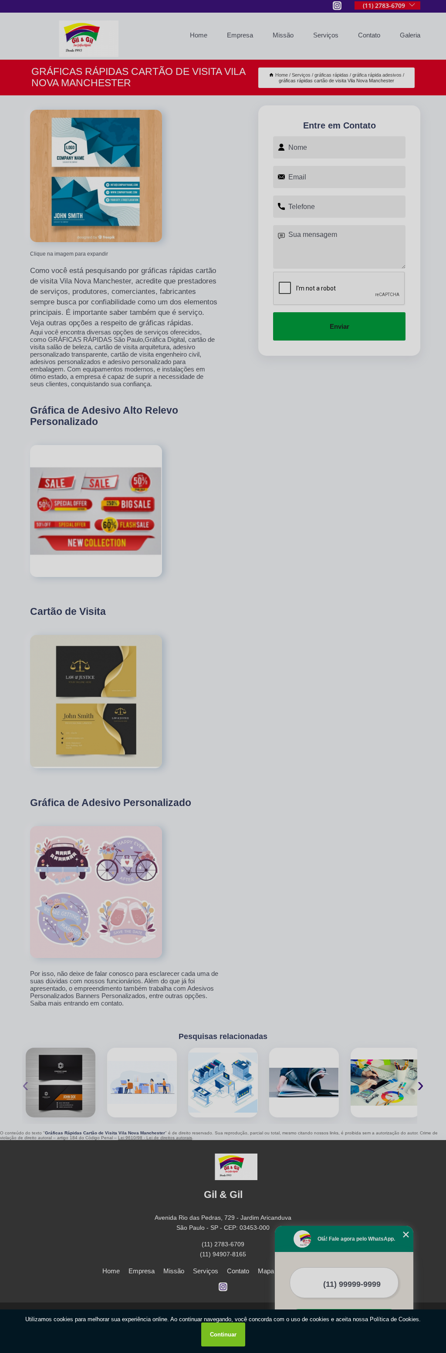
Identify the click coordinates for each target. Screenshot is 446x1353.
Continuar (223, 1334)
